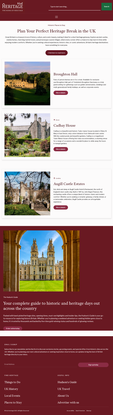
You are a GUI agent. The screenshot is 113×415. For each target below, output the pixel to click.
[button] (56, 17)
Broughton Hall (65, 74)
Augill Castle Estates (69, 183)
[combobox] (75, 6)
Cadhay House (65, 125)
